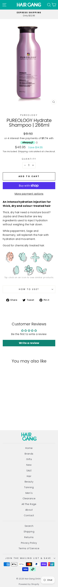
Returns (29, 537)
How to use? (29, 289)
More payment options (29, 193)
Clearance (29, 498)
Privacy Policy (29, 543)
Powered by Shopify (29, 584)
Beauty (29, 481)
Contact (29, 515)
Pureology (29, 115)
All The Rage (29, 504)
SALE (29, 470)
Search (29, 526)
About (29, 509)
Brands (29, 453)
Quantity (29, 158)
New (29, 464)
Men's (29, 493)
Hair (29, 476)
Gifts (29, 459)
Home (29, 448)
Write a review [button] (29, 343)
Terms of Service (29, 548)
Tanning (29, 487)
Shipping (23, 151)
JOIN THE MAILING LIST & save (28, 558)
